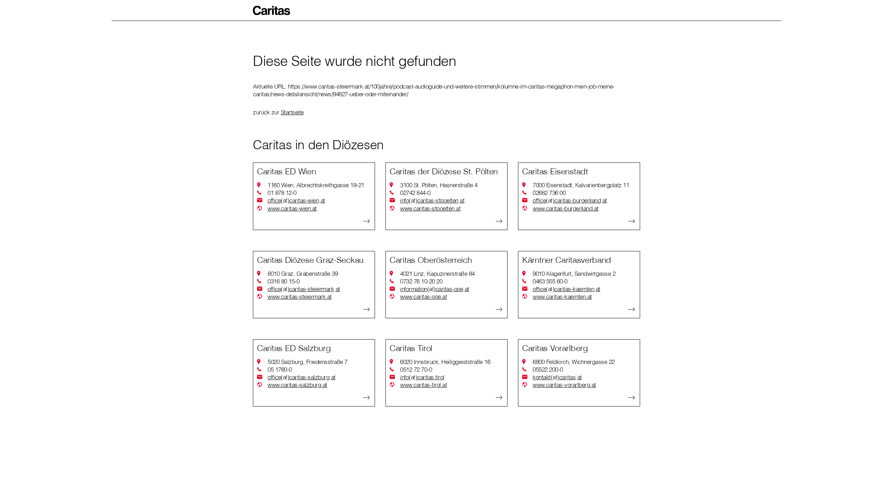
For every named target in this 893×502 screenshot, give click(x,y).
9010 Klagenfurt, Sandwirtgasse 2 (574, 273)
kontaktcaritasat (557, 377)
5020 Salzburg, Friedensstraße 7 (307, 361)
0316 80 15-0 (283, 281)
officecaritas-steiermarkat (304, 288)
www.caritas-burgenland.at (566, 208)
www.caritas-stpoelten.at (430, 208)
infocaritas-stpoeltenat (432, 200)
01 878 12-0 (282, 192)
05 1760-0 (280, 369)
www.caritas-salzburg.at (297, 384)
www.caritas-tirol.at (423, 384)
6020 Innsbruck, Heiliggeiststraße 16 (445, 361)
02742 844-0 (415, 192)
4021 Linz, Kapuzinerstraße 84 (437, 273)
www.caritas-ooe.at (423, 296)
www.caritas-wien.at (292, 208)
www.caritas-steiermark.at (300, 296)
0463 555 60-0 (550, 281)
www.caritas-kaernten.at (562, 296)
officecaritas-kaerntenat (566, 288)
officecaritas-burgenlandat (570, 200)
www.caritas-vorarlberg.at (564, 384)
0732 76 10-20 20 (421, 281)
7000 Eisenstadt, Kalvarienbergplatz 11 (581, 185)
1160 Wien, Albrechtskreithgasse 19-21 (316, 185)
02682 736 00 (549, 192)
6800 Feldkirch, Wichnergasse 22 (574, 361)
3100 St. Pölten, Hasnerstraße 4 (439, 185)
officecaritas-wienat (296, 200)
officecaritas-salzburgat (302, 377)
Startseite (292, 112)
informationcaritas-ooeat (434, 288)
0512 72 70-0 (416, 369)
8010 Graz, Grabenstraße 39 (303, 273)
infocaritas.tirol (422, 377)
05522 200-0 (548, 369)
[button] (272, 10)
